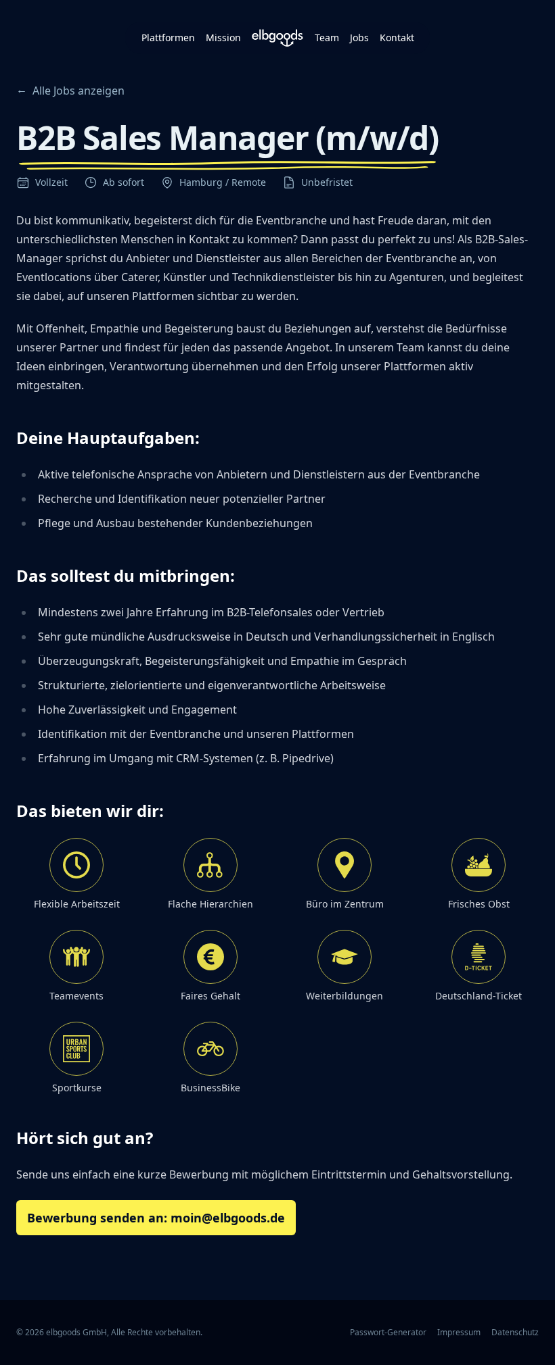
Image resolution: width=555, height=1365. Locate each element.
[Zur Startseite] (278, 37)
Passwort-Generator (388, 1332)
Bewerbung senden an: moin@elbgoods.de (156, 1218)
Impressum (459, 1332)
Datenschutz (515, 1332)
